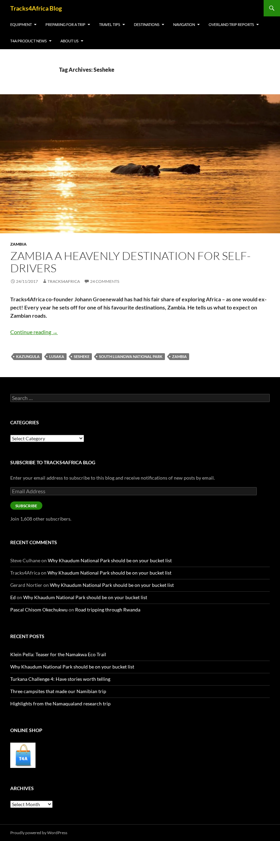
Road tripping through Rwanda (107, 609)
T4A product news (28, 41)
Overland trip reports (231, 24)
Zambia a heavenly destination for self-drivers (130, 262)
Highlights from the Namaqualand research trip (60, 703)
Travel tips (109, 24)
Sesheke (81, 356)
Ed (13, 597)
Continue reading (34, 332)
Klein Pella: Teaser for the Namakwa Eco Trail (58, 654)
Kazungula (28, 356)
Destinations (146, 24)
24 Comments (104, 281)
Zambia (18, 244)
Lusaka (56, 356)
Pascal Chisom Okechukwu (39, 609)
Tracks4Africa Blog (36, 8)
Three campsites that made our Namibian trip (58, 691)
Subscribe (26, 505)
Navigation (184, 24)
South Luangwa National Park (131, 356)
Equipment (21, 24)
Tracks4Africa (63, 281)
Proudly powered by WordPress (38, 832)
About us (69, 41)
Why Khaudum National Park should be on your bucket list (110, 560)
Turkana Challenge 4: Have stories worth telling (60, 679)
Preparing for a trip (65, 24)
